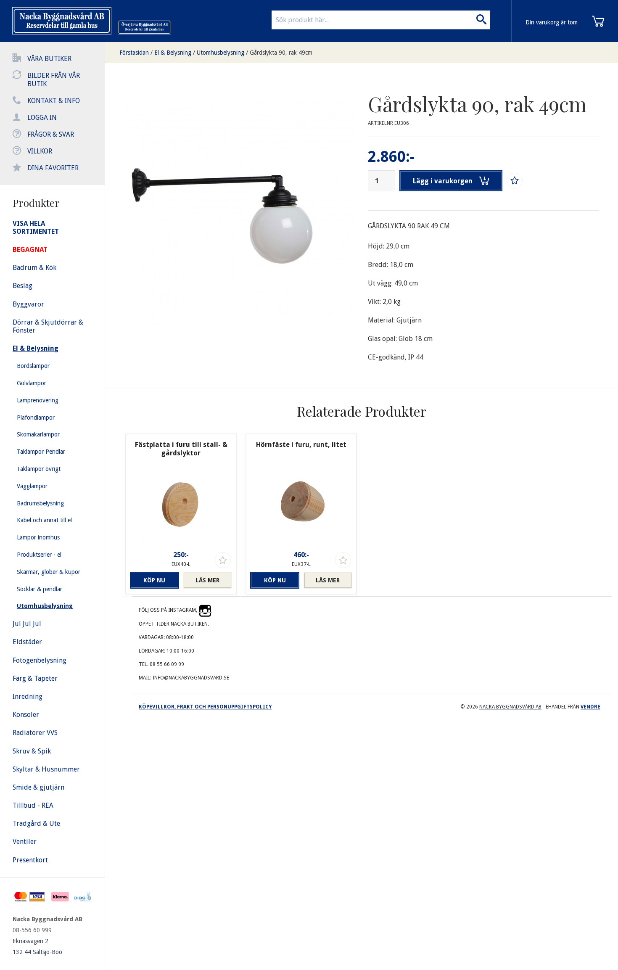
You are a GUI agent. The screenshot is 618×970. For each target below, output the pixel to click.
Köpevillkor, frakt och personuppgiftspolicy (205, 707)
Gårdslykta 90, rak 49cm (281, 52)
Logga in (42, 118)
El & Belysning (172, 52)
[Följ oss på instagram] (205, 610)
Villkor (39, 151)
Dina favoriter (53, 168)
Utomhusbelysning (220, 52)
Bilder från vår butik (53, 79)
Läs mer (207, 580)
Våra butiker (49, 59)
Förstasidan (134, 52)
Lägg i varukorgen (443, 181)
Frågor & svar (50, 134)
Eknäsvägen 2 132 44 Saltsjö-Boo (37, 946)
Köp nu (154, 580)
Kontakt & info (53, 101)
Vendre (590, 707)
